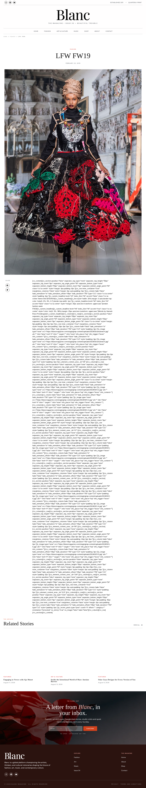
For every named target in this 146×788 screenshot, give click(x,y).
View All (136, 625)
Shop (86, 31)
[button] (7, 285)
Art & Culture (62, 31)
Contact (109, 31)
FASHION (47, 31)
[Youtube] (14, 2)
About (97, 31)
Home (36, 31)
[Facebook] (10, 2)
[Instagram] (5, 2)
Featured (7, 677)
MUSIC (76, 31)
